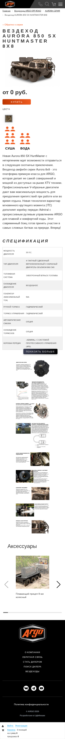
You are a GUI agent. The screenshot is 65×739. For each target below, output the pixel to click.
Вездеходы (33, 671)
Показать (40, 351)
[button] (58, 584)
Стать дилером (32, 661)
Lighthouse (40, 715)
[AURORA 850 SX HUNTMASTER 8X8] (9, 119)
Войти (10, 725)
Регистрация (21, 725)
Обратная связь (32, 657)
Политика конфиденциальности (31, 704)
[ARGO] (7, 3)
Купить (16, 101)
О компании (32, 652)
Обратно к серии (12, 24)
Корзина (11, 729)
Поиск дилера (32, 666)
